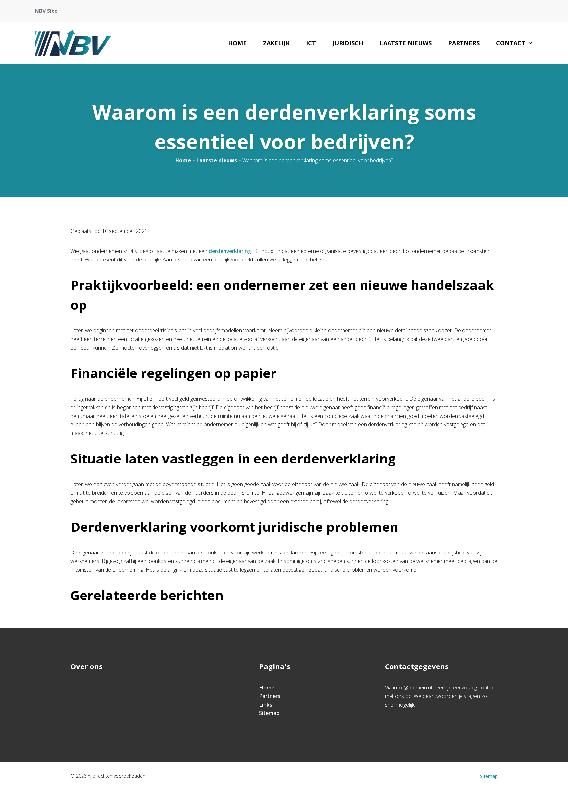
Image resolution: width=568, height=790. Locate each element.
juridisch (347, 43)
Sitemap (269, 713)
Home (237, 43)
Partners (464, 43)
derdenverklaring (230, 251)
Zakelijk (276, 43)
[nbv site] (73, 43)
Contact (510, 43)
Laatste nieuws (406, 43)
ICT (311, 43)
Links (265, 704)
